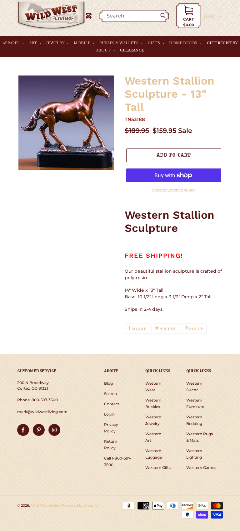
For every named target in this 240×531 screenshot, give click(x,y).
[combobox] (137, 16)
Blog (108, 383)
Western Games (201, 467)
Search (110, 393)
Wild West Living (46, 505)
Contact (111, 404)
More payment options (173, 190)
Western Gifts (158, 467)
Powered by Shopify (80, 505)
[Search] (164, 16)
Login (109, 414)
